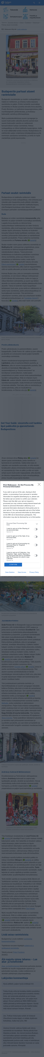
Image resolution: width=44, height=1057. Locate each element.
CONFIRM (13, 564)
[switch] (35, 529)
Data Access (22, 572)
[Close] (40, 485)
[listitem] (22, 524)
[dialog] (22, 528)
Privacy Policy (34, 572)
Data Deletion (10, 572)
